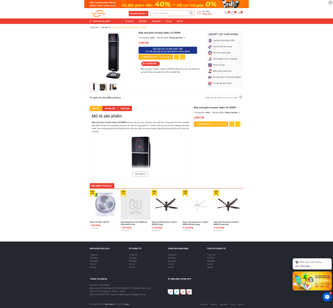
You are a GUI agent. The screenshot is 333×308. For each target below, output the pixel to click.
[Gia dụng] (166, 4)
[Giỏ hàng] (232, 13)
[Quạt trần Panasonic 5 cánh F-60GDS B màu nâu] (228, 205)
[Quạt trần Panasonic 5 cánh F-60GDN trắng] (166, 205)
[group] (113, 56)
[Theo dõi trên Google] (182, 291)
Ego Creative (109, 304)
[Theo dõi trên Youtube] (189, 291)
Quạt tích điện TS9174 (99, 222)
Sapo (127, 304)
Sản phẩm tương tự (101, 185)
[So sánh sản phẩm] (239, 13)
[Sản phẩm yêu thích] (226, 13)
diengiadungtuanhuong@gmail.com (131, 294)
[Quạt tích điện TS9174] (104, 205)
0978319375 (148, 57)
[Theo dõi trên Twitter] (176, 291)
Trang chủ (129, 21)
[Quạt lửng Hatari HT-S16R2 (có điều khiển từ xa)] (135, 205)
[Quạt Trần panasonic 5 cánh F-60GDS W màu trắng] (197, 205)
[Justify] (191, 13)
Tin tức (168, 21)
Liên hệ (180, 21)
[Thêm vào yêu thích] (176, 57)
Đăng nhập (207, 14)
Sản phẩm (156, 21)
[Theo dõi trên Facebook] (170, 291)
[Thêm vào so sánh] (182, 57)
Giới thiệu (143, 21)
